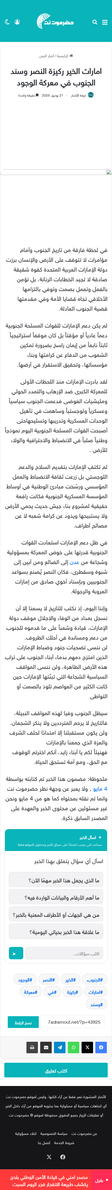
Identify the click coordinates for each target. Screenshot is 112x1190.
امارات (94, 991)
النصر (47, 979)
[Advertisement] (56, 131)
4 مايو (100, 787)
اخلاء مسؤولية (25, 1133)
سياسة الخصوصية (53, 1133)
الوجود (24, 979)
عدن (74, 561)
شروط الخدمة (64, 1142)
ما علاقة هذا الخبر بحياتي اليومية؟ (64, 931)
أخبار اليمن (46, 55)
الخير (69, 979)
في (51, 991)
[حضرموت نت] (56, 21)
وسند (95, 1004)
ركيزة (71, 991)
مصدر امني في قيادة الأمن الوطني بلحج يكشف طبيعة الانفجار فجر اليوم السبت (49, 1180)
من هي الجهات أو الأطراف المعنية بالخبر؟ (56, 914)
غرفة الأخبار (78, 94)
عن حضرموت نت (84, 1133)
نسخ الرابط (23, 1022)
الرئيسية (63, 55)
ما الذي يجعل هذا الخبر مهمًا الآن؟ (63, 879)
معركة (29, 991)
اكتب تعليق (56, 1070)
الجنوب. (93, 979)
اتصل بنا (44, 1142)
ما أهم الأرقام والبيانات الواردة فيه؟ (61, 896)
